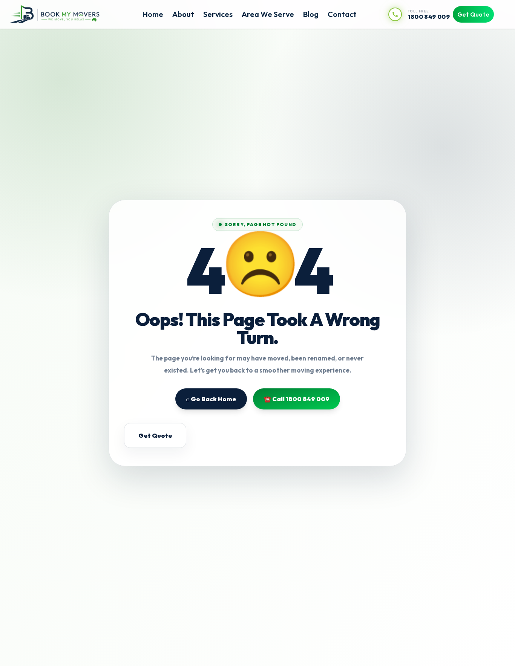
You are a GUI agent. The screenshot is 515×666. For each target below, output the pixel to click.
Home (153, 14)
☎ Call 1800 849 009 (297, 399)
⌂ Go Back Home (211, 399)
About (183, 14)
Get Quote (473, 14)
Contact (342, 14)
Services (218, 14)
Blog (311, 14)
